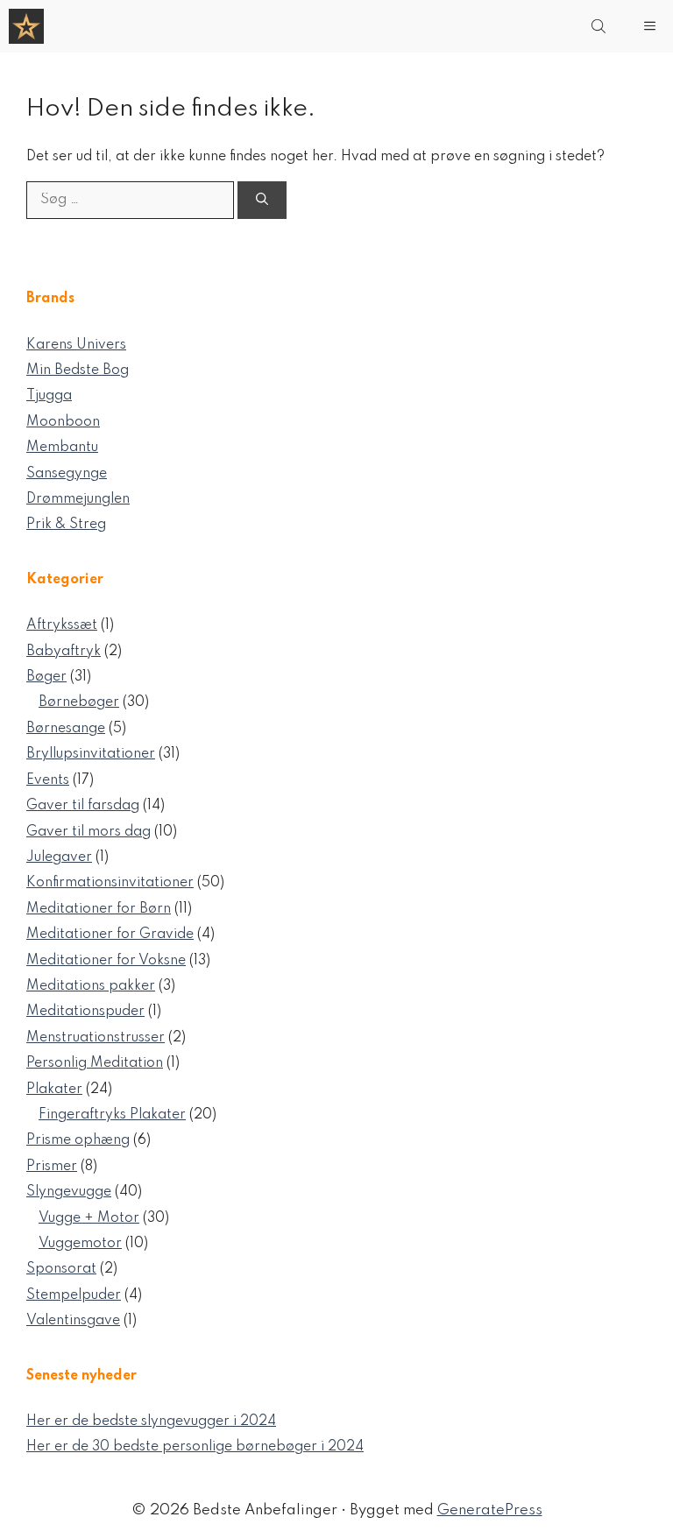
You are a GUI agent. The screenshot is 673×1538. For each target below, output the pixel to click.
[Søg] (262, 200)
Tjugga (49, 396)
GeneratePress (489, 1510)
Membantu (62, 448)
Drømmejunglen (78, 499)
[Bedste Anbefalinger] (26, 26)
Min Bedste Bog (77, 370)
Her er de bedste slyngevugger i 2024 (151, 1422)
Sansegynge (66, 474)
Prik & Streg (66, 525)
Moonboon (63, 422)
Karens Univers (76, 345)
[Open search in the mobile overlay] (600, 26)
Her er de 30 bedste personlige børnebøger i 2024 (195, 1447)
